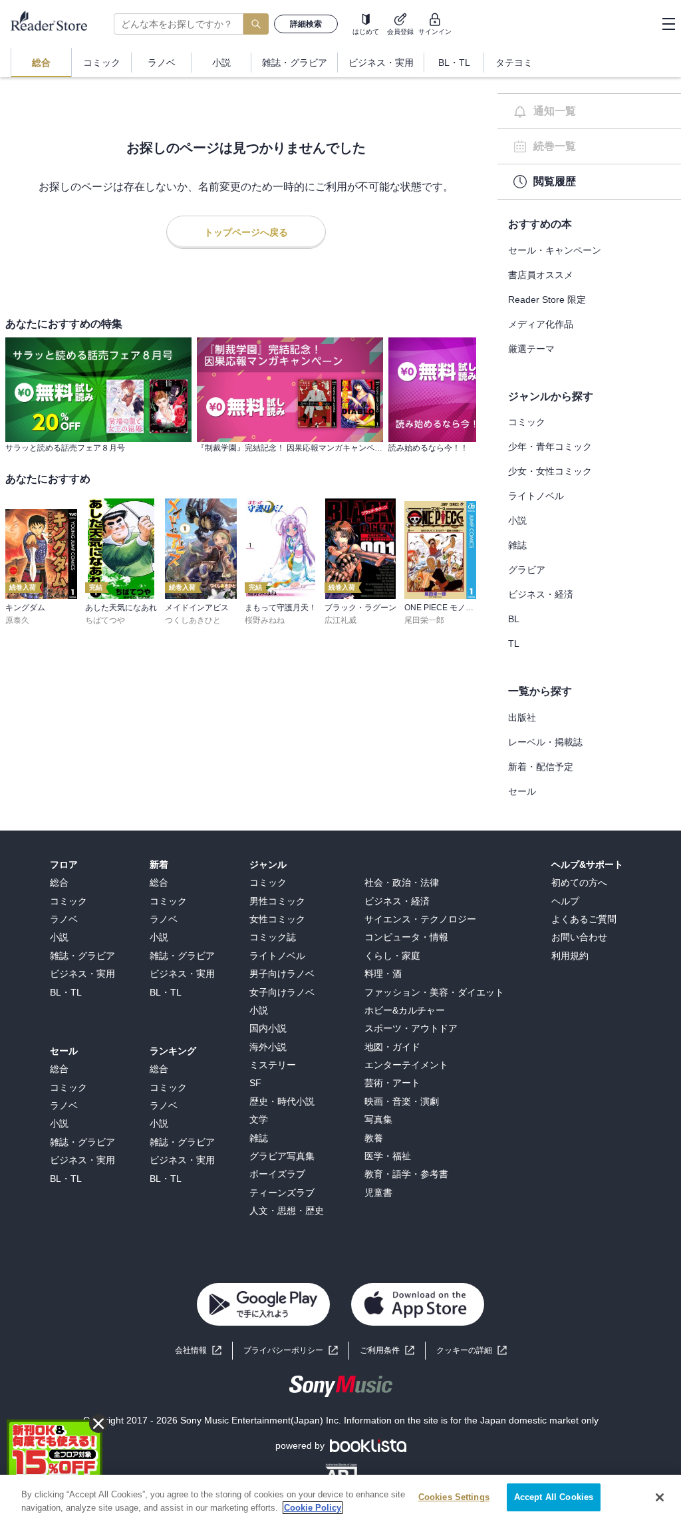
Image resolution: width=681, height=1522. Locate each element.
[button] (471, 1351)
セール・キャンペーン (554, 250)
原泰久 (17, 620)
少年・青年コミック (550, 446)
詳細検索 (306, 24)
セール (522, 791)
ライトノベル (536, 495)
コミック (526, 422)
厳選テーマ (531, 348)
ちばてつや (105, 620)
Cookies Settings (453, 1497)
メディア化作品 (540, 324)
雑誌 (517, 545)
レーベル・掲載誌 (545, 742)
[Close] (659, 1497)
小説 (517, 520)
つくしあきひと (193, 620)
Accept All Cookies (553, 1497)
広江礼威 (340, 620)
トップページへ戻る (246, 232)
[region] (340, 1498)
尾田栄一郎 (424, 620)
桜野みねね (265, 620)
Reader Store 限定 (547, 299)
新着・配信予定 (540, 766)
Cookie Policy (312, 1508)
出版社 (522, 717)
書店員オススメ (540, 275)
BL (513, 619)
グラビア (526, 569)
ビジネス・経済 (540, 594)
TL (513, 643)
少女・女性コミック (550, 471)
